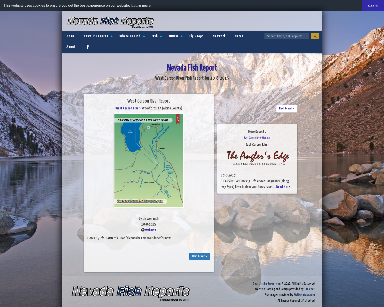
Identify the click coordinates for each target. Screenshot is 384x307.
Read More (283, 187)
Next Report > (199, 256)
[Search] (315, 36)
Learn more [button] (141, 6)
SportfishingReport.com (267, 283)
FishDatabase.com (304, 295)
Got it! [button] (373, 6)
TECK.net (309, 289)
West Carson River (127, 108)
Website (150, 230)
